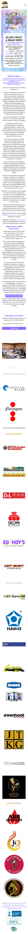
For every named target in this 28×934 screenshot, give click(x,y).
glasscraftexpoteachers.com (13, 83)
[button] (4, 350)
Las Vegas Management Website (16, 908)
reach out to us (21, 220)
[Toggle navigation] (25, 4)
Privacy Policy (7, 905)
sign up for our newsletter (14, 215)
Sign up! (13, 328)
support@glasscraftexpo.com (10, 907)
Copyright (5, 903)
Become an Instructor (13, 296)
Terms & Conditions (18, 905)
